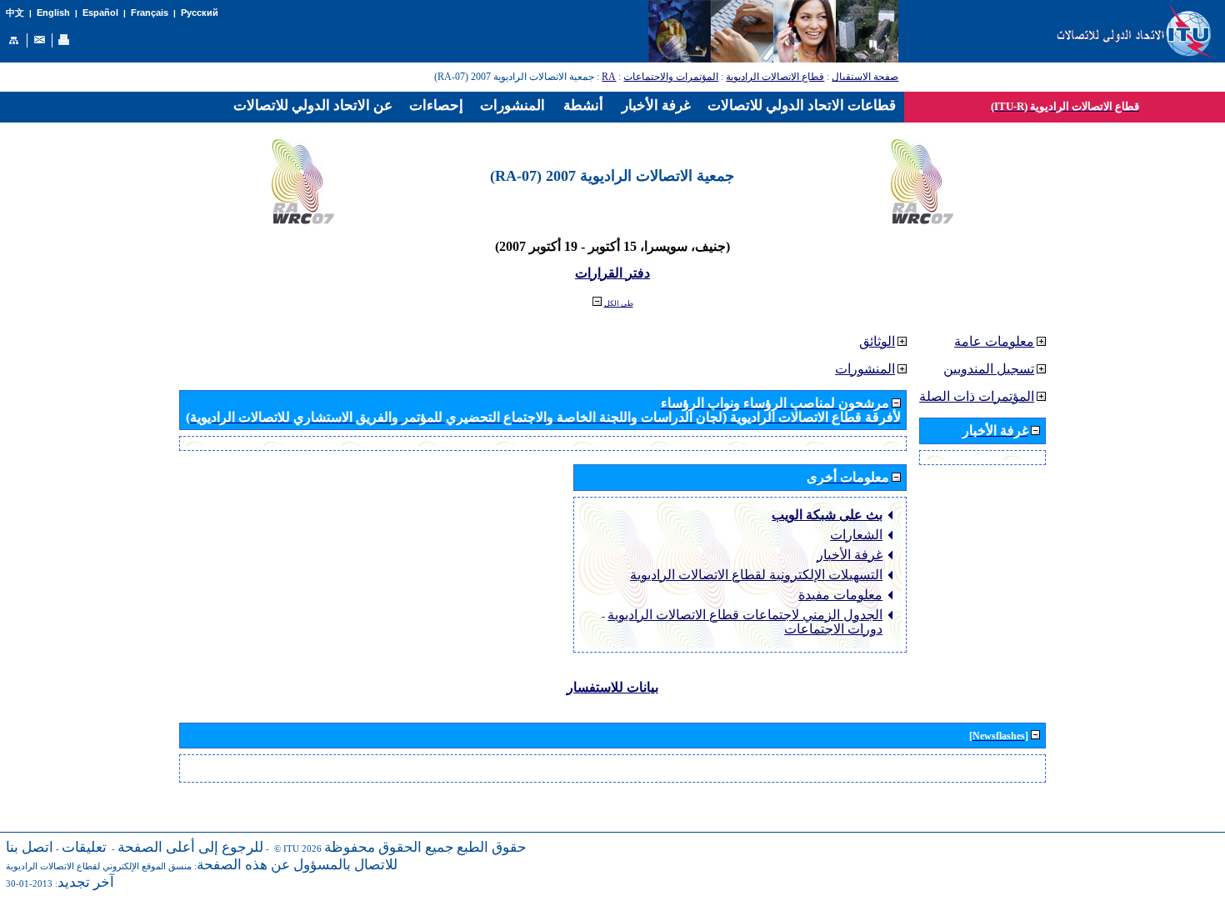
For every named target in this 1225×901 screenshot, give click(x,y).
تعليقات (84, 847)
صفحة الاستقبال (865, 77)
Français (149, 13)
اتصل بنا (29, 847)
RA (609, 77)
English (53, 13)
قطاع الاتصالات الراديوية (775, 77)
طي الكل (618, 303)
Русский (199, 13)
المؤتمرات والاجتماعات (670, 77)
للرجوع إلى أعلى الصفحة (190, 847)
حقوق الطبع (492, 847)
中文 (15, 13)
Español (100, 13)
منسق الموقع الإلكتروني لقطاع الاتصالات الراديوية (99, 866)
